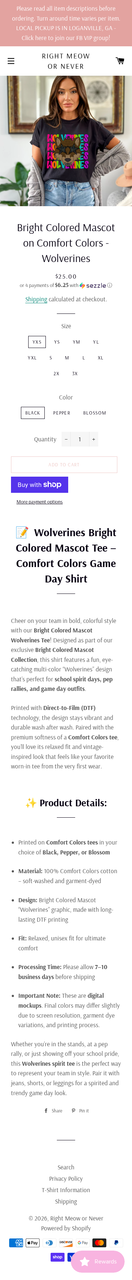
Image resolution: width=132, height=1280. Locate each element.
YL (96, 342)
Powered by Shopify (66, 1228)
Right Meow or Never (66, 61)
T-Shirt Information (66, 1190)
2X (56, 373)
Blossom (94, 413)
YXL (32, 358)
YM (77, 342)
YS (57, 342)
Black (33, 413)
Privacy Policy (66, 1178)
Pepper (61, 413)
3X (75, 373)
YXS (37, 342)
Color (66, 397)
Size (66, 326)
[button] (66, 285)
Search (66, 1167)
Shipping (36, 299)
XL (101, 358)
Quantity (45, 439)
